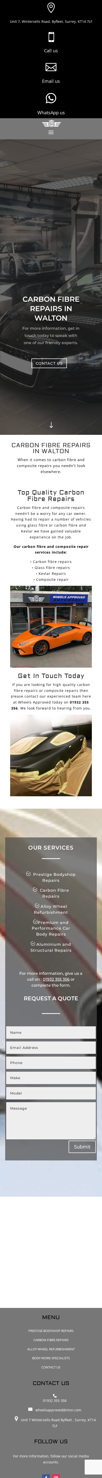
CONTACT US (49, 363)
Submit (82, 1146)
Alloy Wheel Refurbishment (51, 1349)
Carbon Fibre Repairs (51, 1340)
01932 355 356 (56, 979)
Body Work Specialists (51, 1358)
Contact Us (50, 1367)
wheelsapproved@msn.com (58, 1410)
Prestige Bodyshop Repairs (51, 1331)
